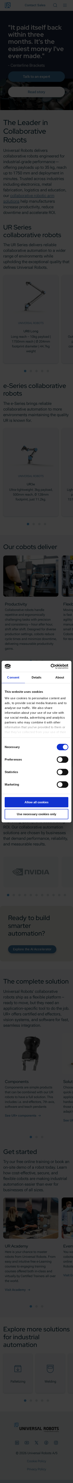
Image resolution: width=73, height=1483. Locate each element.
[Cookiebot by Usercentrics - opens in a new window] (51, 666)
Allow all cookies (36, 802)
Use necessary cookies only (36, 814)
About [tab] (59, 677)
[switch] (62, 759)
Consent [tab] (13, 677)
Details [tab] (37, 677)
